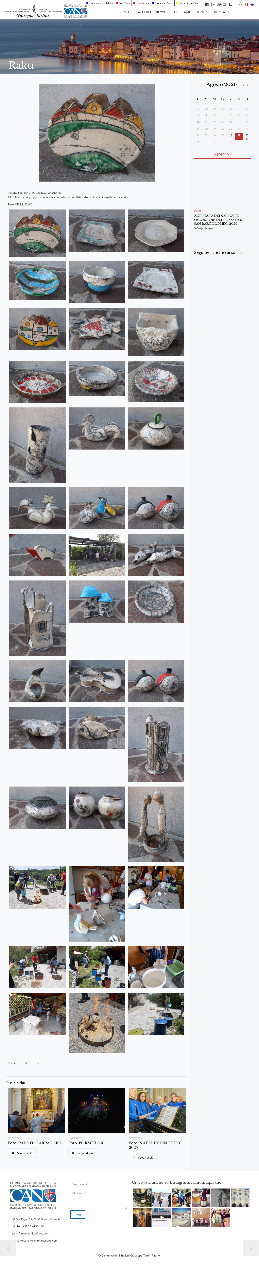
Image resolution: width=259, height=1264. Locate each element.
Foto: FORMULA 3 (85, 1143)
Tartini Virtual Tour (189, 3)
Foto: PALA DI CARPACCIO (34, 1143)
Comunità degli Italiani (101, 3)
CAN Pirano (124, 3)
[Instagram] (149, 1204)
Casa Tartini (142, 3)
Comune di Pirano (164, 3)
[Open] (142, 1198)
